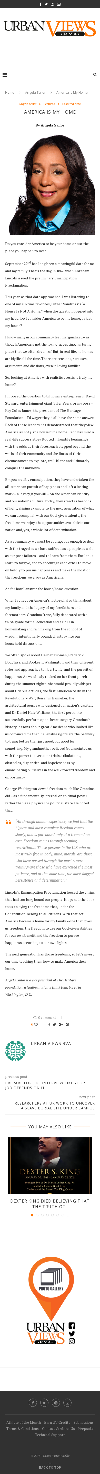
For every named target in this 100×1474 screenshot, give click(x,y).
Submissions (84, 1422)
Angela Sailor (35, 92)
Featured (49, 104)
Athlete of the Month (23, 1422)
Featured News (71, 104)
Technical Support (50, 1434)
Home (9, 92)
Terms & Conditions (22, 1428)
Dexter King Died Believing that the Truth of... (50, 1203)
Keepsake (86, 1428)
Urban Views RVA (51, 1043)
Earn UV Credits (57, 1422)
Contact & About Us (58, 1428)
